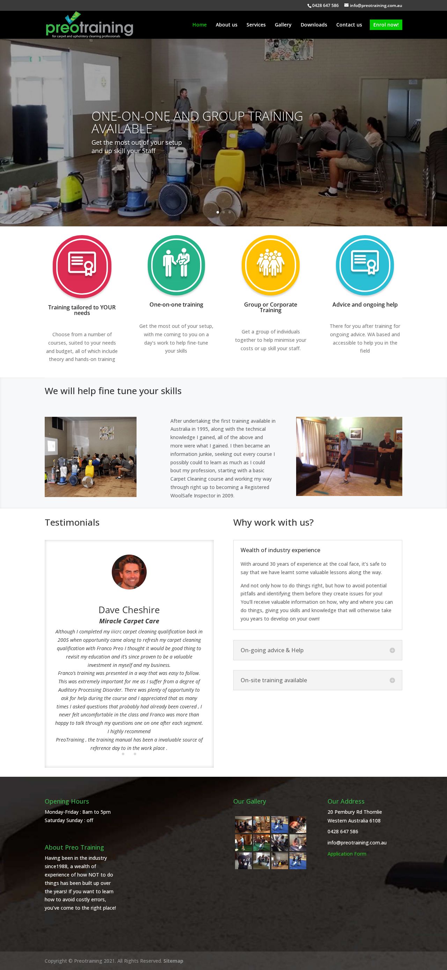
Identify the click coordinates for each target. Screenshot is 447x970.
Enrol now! (386, 24)
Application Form (347, 853)
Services (256, 25)
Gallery (283, 25)
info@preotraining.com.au (357, 842)
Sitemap (173, 960)
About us (226, 25)
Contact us (349, 25)
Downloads (314, 25)
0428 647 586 (343, 831)
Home (199, 25)
